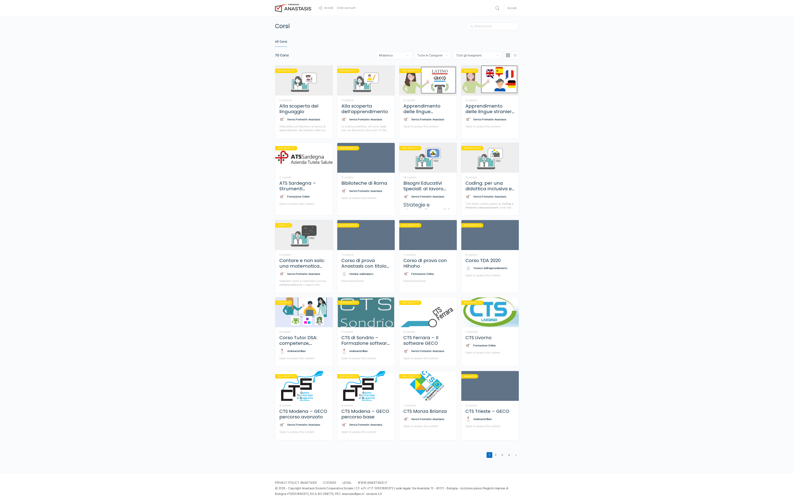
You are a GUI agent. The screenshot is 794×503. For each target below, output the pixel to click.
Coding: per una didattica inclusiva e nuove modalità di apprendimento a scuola (488, 186)
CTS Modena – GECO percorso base (365, 414)
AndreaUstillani (296, 351)
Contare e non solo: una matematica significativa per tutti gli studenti (303, 263)
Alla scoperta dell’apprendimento (364, 109)
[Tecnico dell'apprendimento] (468, 268)
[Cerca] (497, 8)
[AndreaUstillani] (282, 351)
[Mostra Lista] (515, 55)
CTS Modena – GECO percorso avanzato (303, 414)
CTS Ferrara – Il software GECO (420, 340)
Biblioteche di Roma (364, 183)
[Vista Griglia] (508, 55)
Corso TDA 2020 (483, 260)
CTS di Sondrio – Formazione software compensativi (365, 340)
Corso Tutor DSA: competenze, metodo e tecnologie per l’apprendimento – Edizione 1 (303, 340)
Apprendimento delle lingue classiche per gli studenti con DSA (423, 109)
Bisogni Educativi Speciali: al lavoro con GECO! (423, 186)
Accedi (512, 8)
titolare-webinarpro (361, 273)
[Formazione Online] (282, 197)
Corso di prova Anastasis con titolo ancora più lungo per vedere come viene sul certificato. (365, 263)
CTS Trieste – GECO (487, 411)
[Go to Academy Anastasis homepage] (293, 8)
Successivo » (516, 455)
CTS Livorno (478, 337)
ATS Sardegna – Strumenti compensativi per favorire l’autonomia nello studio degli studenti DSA (303, 186)
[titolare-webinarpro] (344, 274)
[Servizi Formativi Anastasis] (282, 119)
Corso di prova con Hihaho (425, 263)
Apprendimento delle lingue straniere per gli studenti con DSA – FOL (490, 109)
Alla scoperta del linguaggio (298, 109)
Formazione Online (298, 196)
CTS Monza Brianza (425, 411)
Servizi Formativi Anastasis (303, 119)
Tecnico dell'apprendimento (490, 268)
